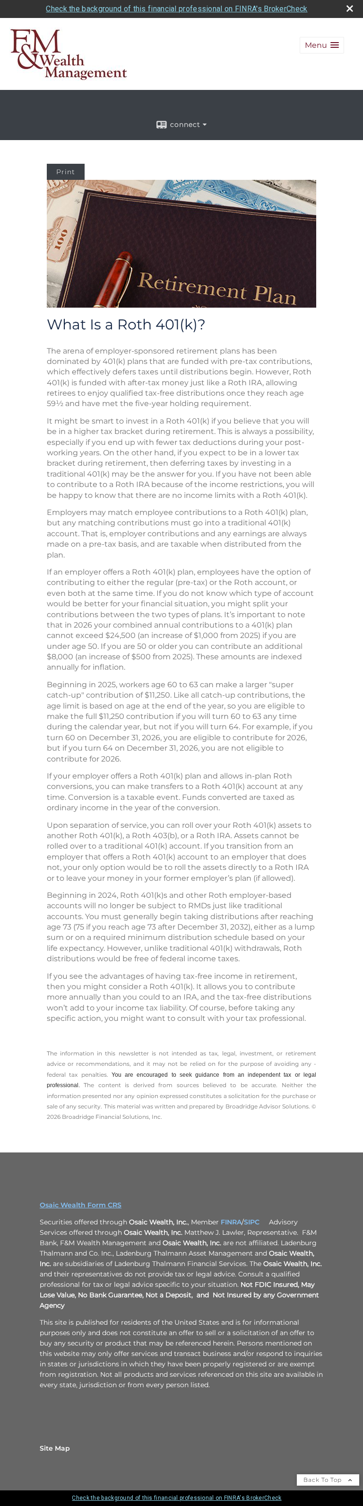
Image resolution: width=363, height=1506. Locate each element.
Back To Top (323, 1479)
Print (65, 172)
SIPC (251, 1222)
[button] (322, 45)
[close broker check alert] (350, 8)
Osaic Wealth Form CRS (80, 1205)
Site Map (55, 1448)
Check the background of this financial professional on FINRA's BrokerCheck (176, 8)
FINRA (231, 1222)
